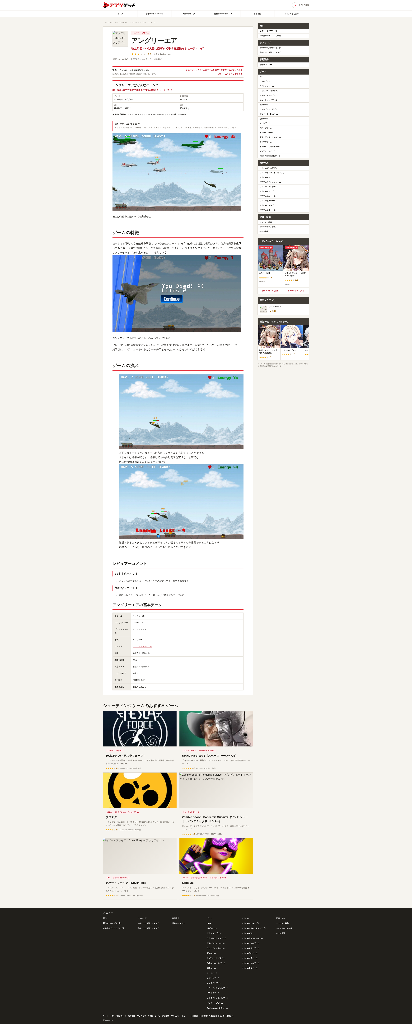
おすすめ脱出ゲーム (268, 196)
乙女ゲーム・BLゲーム (269, 114)
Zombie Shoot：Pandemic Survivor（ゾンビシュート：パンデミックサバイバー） (215, 819)
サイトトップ (108, 1016)
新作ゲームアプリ (121, 22)
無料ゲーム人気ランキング (270, 48)
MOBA (109, 812)
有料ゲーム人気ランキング (270, 52)
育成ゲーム (264, 105)
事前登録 (257, 14)
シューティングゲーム (138, 22)
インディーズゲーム (268, 151)
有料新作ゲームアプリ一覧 (270, 36)
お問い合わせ (121, 1016)
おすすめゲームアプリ (268, 168)
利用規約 (194, 1016)
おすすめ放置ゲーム (268, 201)
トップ (120, 14)
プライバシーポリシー (180, 1016)
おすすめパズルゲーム (268, 187)
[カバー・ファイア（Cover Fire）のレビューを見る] (140, 856)
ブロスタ (111, 817)
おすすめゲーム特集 (268, 227)
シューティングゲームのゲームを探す (202, 70)
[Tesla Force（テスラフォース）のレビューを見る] (140, 728)
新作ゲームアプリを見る (231, 70)
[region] (283, 266)
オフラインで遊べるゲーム (270, 146)
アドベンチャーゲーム (268, 95)
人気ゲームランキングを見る (229, 74)
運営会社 (230, 1016)
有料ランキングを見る (296, 291)
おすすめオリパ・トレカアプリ (272, 173)
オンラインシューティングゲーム (127, 812)
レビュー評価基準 (162, 1016)
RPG (261, 77)
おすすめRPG (265, 177)
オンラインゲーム (267, 132)
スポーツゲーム (266, 128)
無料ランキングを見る (270, 291)
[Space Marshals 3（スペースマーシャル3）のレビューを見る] (216, 728)
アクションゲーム (189, 750)
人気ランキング (189, 14)
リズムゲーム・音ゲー (268, 109)
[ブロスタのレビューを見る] (140, 790)
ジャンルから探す (292, 14)
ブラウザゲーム (266, 142)
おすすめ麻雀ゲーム (268, 210)
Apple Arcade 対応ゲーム (270, 156)
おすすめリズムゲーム (268, 205)
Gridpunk (188, 882)
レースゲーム (265, 123)
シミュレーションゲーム (269, 91)
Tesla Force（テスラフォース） (126, 755)
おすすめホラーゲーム (268, 191)
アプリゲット (108, 22)
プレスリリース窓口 (145, 1016)
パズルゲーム (265, 81)
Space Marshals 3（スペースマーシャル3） (210, 755)
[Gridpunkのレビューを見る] (216, 856)
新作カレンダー (266, 65)
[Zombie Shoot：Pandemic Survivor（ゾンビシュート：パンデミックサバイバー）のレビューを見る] (216, 790)
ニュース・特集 (266, 222)
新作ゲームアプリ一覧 (154, 14)
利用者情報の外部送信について (212, 1016)
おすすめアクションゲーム (270, 182)
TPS (108, 878)
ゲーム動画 (264, 231)
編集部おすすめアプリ (223, 14)
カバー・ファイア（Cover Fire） (126, 882)
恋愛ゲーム (264, 119)
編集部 (159, 59)
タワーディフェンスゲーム (270, 137)
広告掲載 (131, 1016)
